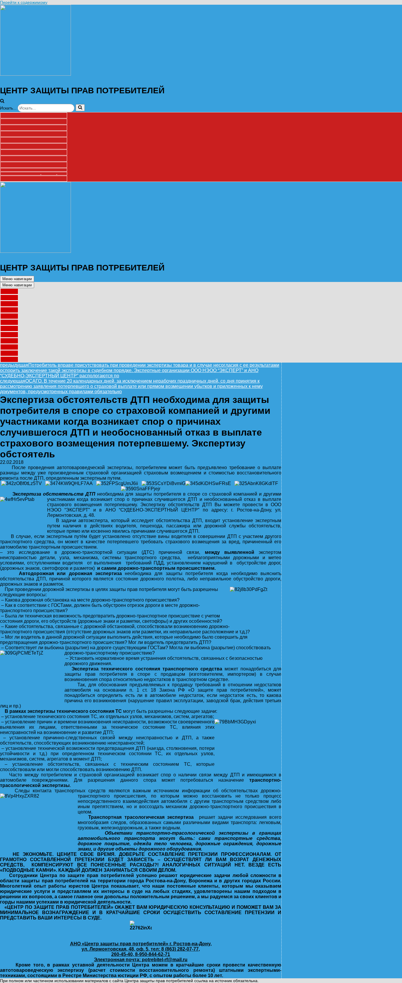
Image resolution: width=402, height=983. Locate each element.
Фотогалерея (34, 134)
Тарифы (34, 127)
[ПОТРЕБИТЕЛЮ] (34, 152)
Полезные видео (34, 140)
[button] (2, 101)
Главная (34, 115)
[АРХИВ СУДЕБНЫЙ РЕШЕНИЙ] (9, 353)
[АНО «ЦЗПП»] (35, 74)
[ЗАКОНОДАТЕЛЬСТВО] (34, 158)
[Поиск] (80, 107)
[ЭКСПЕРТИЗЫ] (34, 164)
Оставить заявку (34, 146)
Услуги (34, 121)
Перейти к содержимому (23, 2)
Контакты (34, 178)
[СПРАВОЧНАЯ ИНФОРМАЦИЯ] (9, 347)
